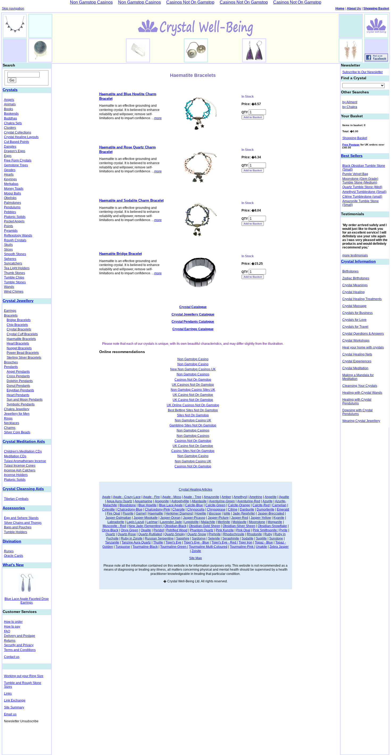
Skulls (8, 245)
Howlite (200, 513)
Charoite (178, 509)
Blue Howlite (147, 505)
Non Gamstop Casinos (193, 374)
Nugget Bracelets (19, 348)
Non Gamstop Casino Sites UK (193, 390)
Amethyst (240, 497)
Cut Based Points (16, 142)
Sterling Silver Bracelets (24, 357)
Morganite (275, 522)
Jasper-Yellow (261, 518)
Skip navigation (13, 8)
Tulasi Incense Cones (19, 465)
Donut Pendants (18, 386)
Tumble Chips (14, 277)
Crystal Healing (353, 292)
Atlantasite (199, 501)
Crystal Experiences (356, 361)
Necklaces (11, 423)
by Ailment (349, 102)
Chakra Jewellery (16, 409)
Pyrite (283, 530)
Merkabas (11, 184)
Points (8, 226)
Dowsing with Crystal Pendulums (357, 412)
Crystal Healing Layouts (21, 137)
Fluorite (128, 513)
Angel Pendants (18, 372)
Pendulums (12, 207)
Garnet (141, 513)
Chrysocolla (196, 509)
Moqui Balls (12, 193)
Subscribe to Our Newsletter (362, 72)
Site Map (195, 558)
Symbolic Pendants (21, 404)
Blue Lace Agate (171, 505)
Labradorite (115, 522)
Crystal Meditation (355, 368)
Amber (226, 497)
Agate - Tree (192, 497)
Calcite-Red (261, 505)
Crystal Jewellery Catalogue (193, 314)
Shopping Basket (376, 8)
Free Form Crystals (17, 160)
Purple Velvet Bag (355, 174)
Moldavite (239, 522)
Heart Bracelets (18, 343)
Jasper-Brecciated (271, 513)
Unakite (261, 547)
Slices (8, 249)
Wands (9, 287)
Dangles (10, 146)
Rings (8, 418)
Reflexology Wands (18, 235)
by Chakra (349, 107)
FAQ (7, 631)
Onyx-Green (129, 530)
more (158, 118)
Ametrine (255, 497)
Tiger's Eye (173, 542)
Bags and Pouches (17, 527)
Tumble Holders (15, 532)
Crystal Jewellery (18, 300)
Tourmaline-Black (145, 547)
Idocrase (215, 513)
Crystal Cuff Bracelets (22, 334)
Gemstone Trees (16, 165)
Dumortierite (265, 509)
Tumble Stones (15, 282)
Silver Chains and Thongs (22, 523)
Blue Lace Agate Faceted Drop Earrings (27, 600)
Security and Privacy (19, 645)
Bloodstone (127, 505)
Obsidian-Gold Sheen (204, 526)
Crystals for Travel (355, 327)
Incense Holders (16, 475)
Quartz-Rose (127, 534)
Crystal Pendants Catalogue (193, 321)
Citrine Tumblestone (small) (362, 196)
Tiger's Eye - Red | (224, 542)
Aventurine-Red (248, 501)
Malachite (208, 522)
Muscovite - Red (114, 526)
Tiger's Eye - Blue (196, 542)
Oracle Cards (13, 556)
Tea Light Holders (17, 268)
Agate (106, 497)
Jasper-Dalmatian (118, 518)
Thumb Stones (14, 273)
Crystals (10, 90)
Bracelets (11, 315)
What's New (13, 565)
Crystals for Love (354, 320)
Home (339, 8)
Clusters (10, 128)
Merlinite (224, 522)
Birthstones (350, 271)
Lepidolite (191, 522)
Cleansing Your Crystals (359, 386)
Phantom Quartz (201, 530)
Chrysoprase (216, 509)
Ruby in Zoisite (132, 538)
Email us (10, 714)
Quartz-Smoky (174, 534)
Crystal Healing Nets (357, 354)
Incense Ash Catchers (19, 470)
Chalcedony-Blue (130, 509)
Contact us (11, 657)
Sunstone (276, 538)
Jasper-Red (239, 518)
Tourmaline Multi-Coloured (208, 547)
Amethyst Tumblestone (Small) (364, 192)
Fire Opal (113, 513)
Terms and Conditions (20, 650)
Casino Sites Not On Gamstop (192, 451)
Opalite (146, 530)
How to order (13, 622)
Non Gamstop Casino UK (193, 420)
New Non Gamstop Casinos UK (193, 369)
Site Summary (14, 707)
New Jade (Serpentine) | (146, 526)
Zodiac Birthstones (355, 278)
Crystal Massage (354, 306)
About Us (354, 8)
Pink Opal (243, 530)
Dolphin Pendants (20, 381)
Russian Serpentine (159, 538)
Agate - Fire (151, 497)
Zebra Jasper (279, 547)
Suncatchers (13, 263)
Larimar (152, 522)
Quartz (110, 534)
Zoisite (196, 551)
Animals (10, 104)
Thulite (158, 542)
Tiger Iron (245, 542)
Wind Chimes (13, 291)
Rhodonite (254, 534)
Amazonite (211, 497)
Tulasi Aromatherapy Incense (25, 461)
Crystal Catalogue (193, 307)
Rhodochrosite (233, 534)
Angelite (271, 497)
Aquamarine (143, 501)
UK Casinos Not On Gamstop (193, 385)
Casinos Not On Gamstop (192, 379)
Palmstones (12, 203)
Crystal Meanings (355, 285)
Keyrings (10, 179)
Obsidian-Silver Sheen (239, 526)
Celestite (108, 509)
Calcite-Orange (239, 505)
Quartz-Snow (196, 534)
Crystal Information (358, 261)
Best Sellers (352, 156)
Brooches (11, 362)
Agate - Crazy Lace (127, 497)
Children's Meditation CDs (23, 451)
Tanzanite (112, 542)
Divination (12, 541)
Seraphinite (230, 538)
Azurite (268, 501)
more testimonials (355, 255)
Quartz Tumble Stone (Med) (362, 187)
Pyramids (11, 231)
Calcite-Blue (194, 505)
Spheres (10, 259)
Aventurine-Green (222, 501)
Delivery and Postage (19, 636)
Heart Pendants (18, 395)
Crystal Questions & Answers (363, 333)
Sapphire (182, 538)
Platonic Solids (15, 217)
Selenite (214, 538)
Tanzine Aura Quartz (136, 542)
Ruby (268, 534)
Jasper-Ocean (170, 518)
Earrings (10, 311)
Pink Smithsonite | (265, 530)
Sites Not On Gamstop (193, 415)
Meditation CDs (15, 456)
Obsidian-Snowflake (272, 526)
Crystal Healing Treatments (362, 299)
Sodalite (247, 538)
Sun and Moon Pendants (25, 399)
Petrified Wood (177, 530)
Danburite (247, 509)
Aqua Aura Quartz (119, 501)
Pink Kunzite (225, 530)
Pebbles (10, 212)
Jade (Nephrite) (244, 513)
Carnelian (279, 505)
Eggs (7, 156)
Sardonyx (199, 538)
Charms (9, 428)
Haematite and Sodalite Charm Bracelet (131, 200)
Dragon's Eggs (14, 151)
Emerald (283, 509)
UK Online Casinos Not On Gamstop (193, 405)
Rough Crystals (15, 240)
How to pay (12, 626)
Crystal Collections (17, 132)
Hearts (9, 174)
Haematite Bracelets (21, 339)
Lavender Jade (171, 522)
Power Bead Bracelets (23, 353)
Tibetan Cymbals (16, 499)
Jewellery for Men (17, 414)
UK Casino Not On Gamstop (193, 395)
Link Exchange (15, 700)
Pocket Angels (14, 221)
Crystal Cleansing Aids (23, 489)
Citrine (233, 509)
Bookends (11, 113)
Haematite (155, 513)
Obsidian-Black (175, 526)
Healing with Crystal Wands (362, 393)
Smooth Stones (15, 254)
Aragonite (162, 501)
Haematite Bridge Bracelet (120, 254)
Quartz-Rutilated (150, 534)
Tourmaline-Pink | (242, 547)
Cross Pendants (18, 376)
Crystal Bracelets (19, 329)
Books (8, 109)
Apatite (284, 497)
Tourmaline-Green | (174, 547)
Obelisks (10, 198)
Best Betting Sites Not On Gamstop (193, 410)
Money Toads (13, 188)
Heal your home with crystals (363, 347)
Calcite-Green (215, 505)
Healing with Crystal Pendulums (356, 401)
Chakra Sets (13, 123)
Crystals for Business (357, 313)
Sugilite (261, 538)
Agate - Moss (171, 497)
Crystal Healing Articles (195, 489)
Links (8, 693)
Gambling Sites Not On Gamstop (192, 425)
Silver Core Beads (17, 432)
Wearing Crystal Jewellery (361, 421)
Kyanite (278, 518)
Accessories (14, 508)
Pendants (11, 367)
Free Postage (351, 144)
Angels (9, 100)
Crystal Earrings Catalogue (193, 329)
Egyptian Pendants (20, 390)
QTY (245, 112)
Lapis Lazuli (135, 522)
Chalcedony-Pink (157, 509)
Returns (9, 640)
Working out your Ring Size (23, 676)
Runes (9, 551)
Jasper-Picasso (194, 518)
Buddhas (10, 118)
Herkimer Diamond (179, 513)
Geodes (9, 170)
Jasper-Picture (218, 518)
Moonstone (257, 522)
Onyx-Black (110, 530)
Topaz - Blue (264, 542)
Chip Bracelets (17, 325)
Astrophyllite (180, 501)
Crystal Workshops (355, 340)
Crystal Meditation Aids (24, 441)
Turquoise (122, 547)
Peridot (158, 530)
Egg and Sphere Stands (21, 518)
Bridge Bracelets (19, 320)
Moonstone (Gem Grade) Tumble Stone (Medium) (360, 180)
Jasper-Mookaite (146, 518)
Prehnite (215, 534)
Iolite (226, 513)
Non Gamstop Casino (193, 359)
